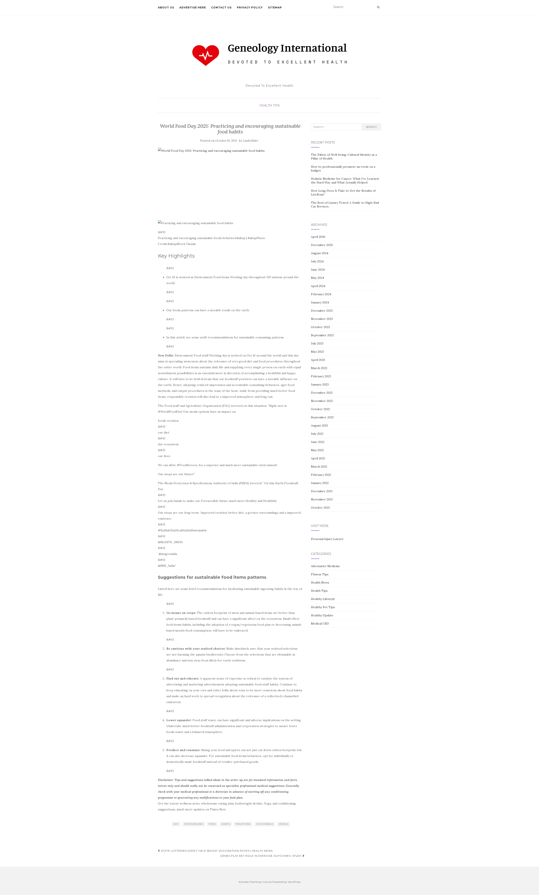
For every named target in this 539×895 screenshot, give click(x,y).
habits (225, 824)
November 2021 (322, 499)
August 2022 (319, 425)
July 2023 (317, 343)
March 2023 (319, 368)
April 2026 (318, 237)
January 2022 (320, 483)
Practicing (243, 824)
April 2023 (318, 360)
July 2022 (317, 434)
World (283, 824)
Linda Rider (250, 140)
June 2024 (318, 269)
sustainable (264, 824)
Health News (320, 582)
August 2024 (319, 253)
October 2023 (320, 327)
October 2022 (320, 409)
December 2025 (322, 245)
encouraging (193, 824)
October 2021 (320, 507)
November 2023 (322, 319)
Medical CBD (320, 623)
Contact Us (221, 7)
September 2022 (322, 417)
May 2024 (317, 278)
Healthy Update (322, 615)
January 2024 (320, 302)
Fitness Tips (319, 574)
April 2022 (318, 458)
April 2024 (318, 286)
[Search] (378, 7)
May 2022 (317, 450)
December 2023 (322, 311)
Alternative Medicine (325, 566)
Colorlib (267, 881)
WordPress (294, 881)
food (212, 824)
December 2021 (321, 491)
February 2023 (321, 376)
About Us (166, 7)
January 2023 (320, 384)
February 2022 (321, 475)
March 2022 (319, 466)
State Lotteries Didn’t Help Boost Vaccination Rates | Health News (216, 850)
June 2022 (317, 442)
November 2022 (322, 401)
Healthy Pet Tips (323, 607)
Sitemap (275, 7)
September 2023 (322, 335)
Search (371, 126)
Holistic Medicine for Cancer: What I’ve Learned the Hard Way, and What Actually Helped (345, 180)
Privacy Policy (250, 7)
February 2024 (321, 294)
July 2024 (317, 261)
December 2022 (322, 393)
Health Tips (269, 105)
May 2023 (317, 352)
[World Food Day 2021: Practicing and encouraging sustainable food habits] (230, 182)
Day (176, 824)
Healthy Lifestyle (323, 599)
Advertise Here (192, 7)
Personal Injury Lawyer (327, 539)
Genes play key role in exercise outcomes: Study (261, 855)
